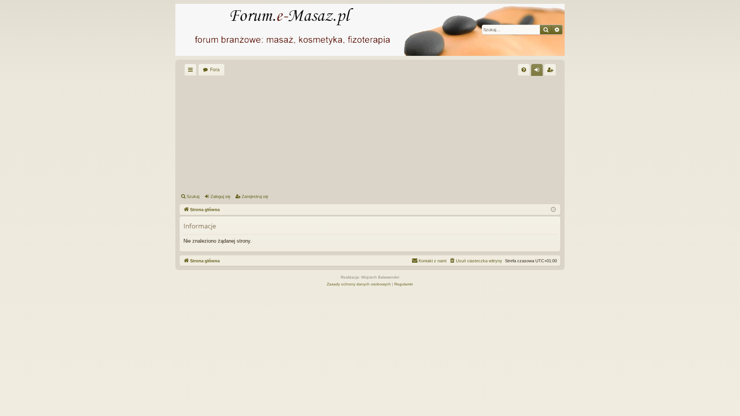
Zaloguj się (220, 196)
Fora (215, 69)
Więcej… (192, 71)
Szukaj (193, 196)
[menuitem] (524, 69)
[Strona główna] (370, 30)
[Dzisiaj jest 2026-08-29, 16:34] (553, 209)
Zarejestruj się (255, 196)
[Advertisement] (411, 133)
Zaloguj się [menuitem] (538, 71)
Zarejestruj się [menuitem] (551, 71)
